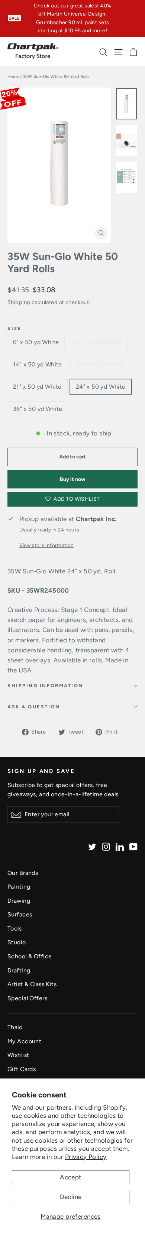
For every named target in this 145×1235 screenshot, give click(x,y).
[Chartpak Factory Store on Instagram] (106, 847)
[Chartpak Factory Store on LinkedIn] (120, 847)
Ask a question (33, 706)
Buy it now (73, 479)
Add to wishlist (76, 499)
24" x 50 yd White (101, 386)
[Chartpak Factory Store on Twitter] (92, 847)
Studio (16, 942)
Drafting (18, 970)
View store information (46, 545)
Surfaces (19, 914)
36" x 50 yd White (37, 408)
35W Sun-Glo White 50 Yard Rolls (62, 262)
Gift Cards (21, 1069)
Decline (71, 1197)
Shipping (18, 302)
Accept (70, 1177)
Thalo (14, 1027)
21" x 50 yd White (37, 386)
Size (14, 328)
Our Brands (22, 872)
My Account (24, 1041)
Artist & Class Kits (32, 984)
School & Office (29, 956)
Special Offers (27, 998)
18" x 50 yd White (100, 364)
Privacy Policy (86, 1156)
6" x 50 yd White (36, 342)
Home (13, 76)
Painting (18, 886)
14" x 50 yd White (37, 364)
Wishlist (18, 1054)
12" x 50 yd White (97, 342)
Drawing (18, 900)
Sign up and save (41, 771)
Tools (14, 928)
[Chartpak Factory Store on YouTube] (133, 847)
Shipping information (45, 685)
